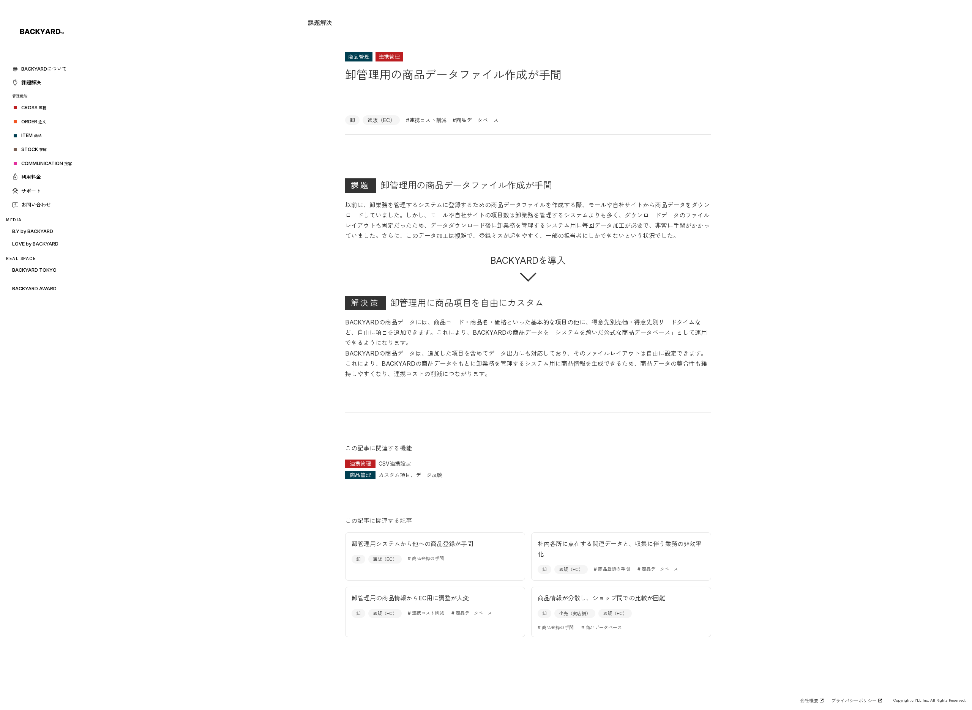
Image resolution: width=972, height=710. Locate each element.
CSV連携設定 (395, 463)
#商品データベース (476, 120)
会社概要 (809, 701)
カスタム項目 (394, 475)
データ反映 (429, 475)
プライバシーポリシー (854, 701)
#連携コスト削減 (426, 120)
